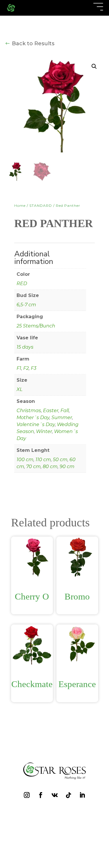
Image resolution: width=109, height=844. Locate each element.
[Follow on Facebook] (25, 138)
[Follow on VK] (37, 139)
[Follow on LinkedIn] (63, 138)
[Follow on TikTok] (50, 139)
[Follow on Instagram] (12, 138)
